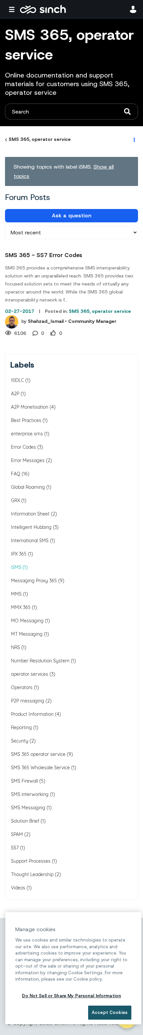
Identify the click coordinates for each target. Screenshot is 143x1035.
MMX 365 (21, 607)
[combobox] (71, 112)
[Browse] (13, 9)
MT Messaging (27, 634)
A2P (15, 394)
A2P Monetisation (29, 407)
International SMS (30, 541)
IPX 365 (19, 554)
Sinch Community (43, 9)
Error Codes (23, 447)
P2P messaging (27, 701)
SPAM (17, 834)
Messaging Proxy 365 (34, 581)
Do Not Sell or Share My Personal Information (71, 996)
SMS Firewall (24, 781)
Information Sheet (30, 514)
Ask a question (71, 215)
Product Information (32, 714)
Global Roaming (28, 487)
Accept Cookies (109, 1012)
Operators (22, 687)
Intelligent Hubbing (31, 527)
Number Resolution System (40, 661)
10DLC (17, 380)
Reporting (21, 727)
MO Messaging (27, 621)
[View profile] (11, 322)
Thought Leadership (32, 874)
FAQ (15, 474)
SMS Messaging (28, 808)
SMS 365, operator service (40, 139)
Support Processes (31, 861)
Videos (18, 888)
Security (19, 741)
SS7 (15, 848)
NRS (15, 647)
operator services (29, 674)
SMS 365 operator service (38, 754)
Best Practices (26, 420)
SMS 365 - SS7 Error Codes (43, 255)
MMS (16, 594)
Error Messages (28, 460)
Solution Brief (25, 821)
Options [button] (133, 139)
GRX (15, 500)
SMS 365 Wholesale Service (40, 768)
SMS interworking (30, 794)
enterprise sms (27, 434)
